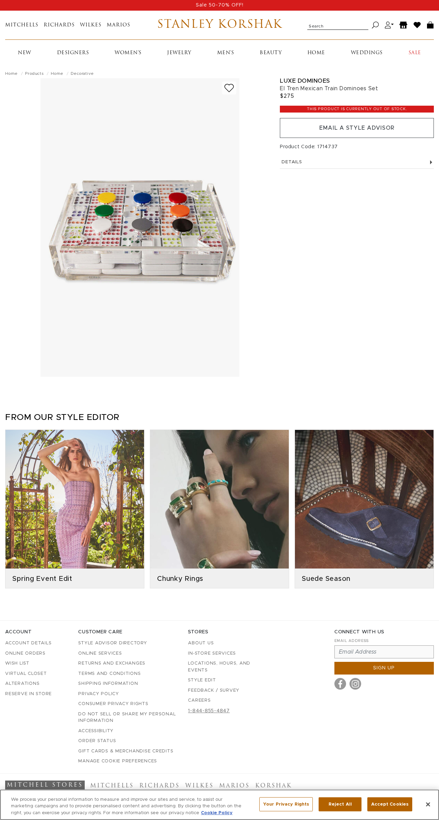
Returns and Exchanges (111, 663)
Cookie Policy (217, 813)
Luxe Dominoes (305, 81)
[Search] (375, 25)
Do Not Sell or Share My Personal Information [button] (127, 717)
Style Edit (202, 680)
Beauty (271, 53)
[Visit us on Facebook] (340, 684)
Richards (59, 25)
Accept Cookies (389, 804)
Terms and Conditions (109, 673)
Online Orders (25, 653)
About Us (201, 643)
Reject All (340, 804)
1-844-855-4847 (209, 710)
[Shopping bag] (430, 25)
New (24, 53)
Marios (118, 25)
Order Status (97, 741)
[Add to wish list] (229, 88)
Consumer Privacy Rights (113, 704)
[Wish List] (417, 25)
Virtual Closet (26, 673)
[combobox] (337, 25)
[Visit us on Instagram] (355, 684)
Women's (128, 53)
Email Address (351, 641)
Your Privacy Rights (286, 804)
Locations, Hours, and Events (219, 666)
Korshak (273, 786)
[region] (219, 804)
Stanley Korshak (219, 25)
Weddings (367, 53)
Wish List (17, 663)
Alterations (22, 683)
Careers (199, 700)
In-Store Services (212, 653)
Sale (414, 53)
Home (316, 53)
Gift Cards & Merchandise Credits (125, 751)
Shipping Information (108, 683)
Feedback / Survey (213, 690)
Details (292, 162)
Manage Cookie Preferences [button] (117, 761)
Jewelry (179, 53)
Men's (225, 53)
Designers (73, 53)
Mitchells (21, 25)
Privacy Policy (98, 694)
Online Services (100, 653)
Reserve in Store (28, 694)
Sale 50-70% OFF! (220, 5)
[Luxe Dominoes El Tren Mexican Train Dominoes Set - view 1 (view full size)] (139, 227)
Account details (28, 643)
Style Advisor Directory (112, 643)
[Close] (428, 804)
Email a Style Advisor (356, 128)
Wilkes (91, 25)
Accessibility (96, 731)
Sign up (384, 668)
